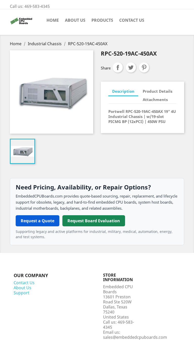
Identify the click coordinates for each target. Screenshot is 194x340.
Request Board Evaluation (93, 221)
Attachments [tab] (155, 99)
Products (102, 20)
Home (52, 20)
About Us (75, 20)
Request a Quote (37, 221)
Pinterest (144, 67)
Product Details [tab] (157, 91)
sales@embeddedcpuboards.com (135, 337)
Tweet (131, 67)
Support (21, 293)
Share (118, 67)
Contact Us (131, 20)
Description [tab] (123, 91)
